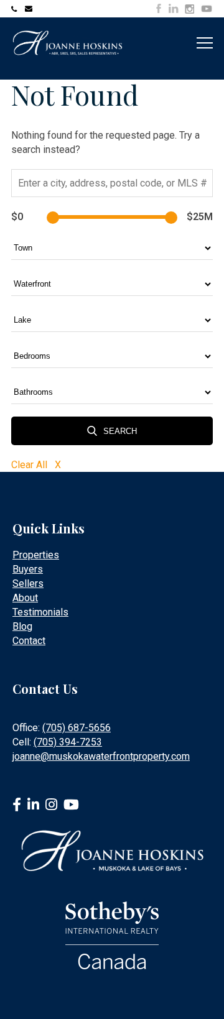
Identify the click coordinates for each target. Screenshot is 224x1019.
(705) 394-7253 (68, 742)
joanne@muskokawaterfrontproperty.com (30, 9)
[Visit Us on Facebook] (158, 8)
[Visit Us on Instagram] (189, 9)
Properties (35, 555)
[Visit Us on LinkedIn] (174, 8)
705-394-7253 (16, 9)
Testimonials (40, 612)
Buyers (27, 569)
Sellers (28, 583)
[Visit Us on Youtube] (206, 11)
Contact (28, 641)
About (25, 598)
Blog (22, 626)
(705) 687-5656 (76, 728)
